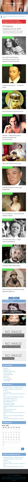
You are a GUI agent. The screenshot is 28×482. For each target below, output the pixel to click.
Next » (17, 298)
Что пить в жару (7, 392)
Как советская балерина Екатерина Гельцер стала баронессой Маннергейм (10, 59)
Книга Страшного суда (8, 403)
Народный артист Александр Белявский (12, 188)
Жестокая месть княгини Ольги (12, 111)
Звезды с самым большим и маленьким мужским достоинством (11, 137)
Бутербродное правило (9, 404)
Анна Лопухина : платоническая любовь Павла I (13, 215)
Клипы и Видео (7, 374)
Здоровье (5, 369)
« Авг (3, 445)
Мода (4, 376)
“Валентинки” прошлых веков (10, 398)
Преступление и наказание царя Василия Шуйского (13, 290)
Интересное (6, 373)
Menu (3, 13)
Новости (5, 377)
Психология (6, 379)
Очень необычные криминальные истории (13, 397)
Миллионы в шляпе (7, 411)
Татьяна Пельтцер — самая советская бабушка (11, 240)
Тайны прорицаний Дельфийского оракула (13, 418)
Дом (4, 368)
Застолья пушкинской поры (11, 163)
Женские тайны (14, 3)
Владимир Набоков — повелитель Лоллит (13, 387)
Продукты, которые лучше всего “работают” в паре (14, 16)
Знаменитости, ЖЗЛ (7, 37)
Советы (5, 380)
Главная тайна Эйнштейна (11, 265)
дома (6, 20)
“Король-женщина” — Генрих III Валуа (13, 86)
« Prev (11, 298)
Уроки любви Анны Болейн (9, 409)
